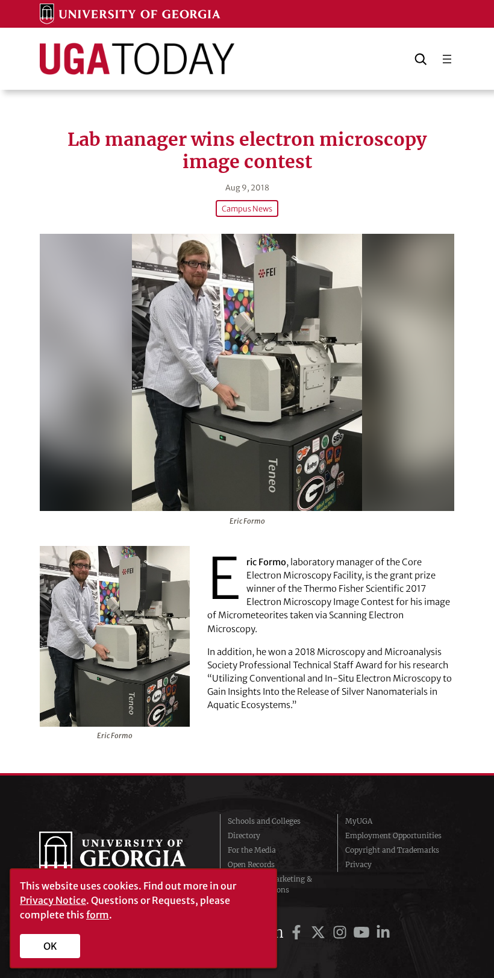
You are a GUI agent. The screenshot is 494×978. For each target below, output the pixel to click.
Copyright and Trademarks (392, 849)
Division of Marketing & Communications (270, 884)
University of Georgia (120, 856)
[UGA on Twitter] (320, 932)
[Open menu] (447, 59)
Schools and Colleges (264, 821)
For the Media (252, 849)
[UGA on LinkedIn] (383, 932)
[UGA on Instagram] (341, 932)
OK (50, 946)
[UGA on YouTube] (363, 932)
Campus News (247, 208)
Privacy (358, 864)
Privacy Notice (53, 900)
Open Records (251, 864)
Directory (244, 835)
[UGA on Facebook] (298, 932)
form (97, 915)
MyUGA (358, 821)
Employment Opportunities (393, 835)
